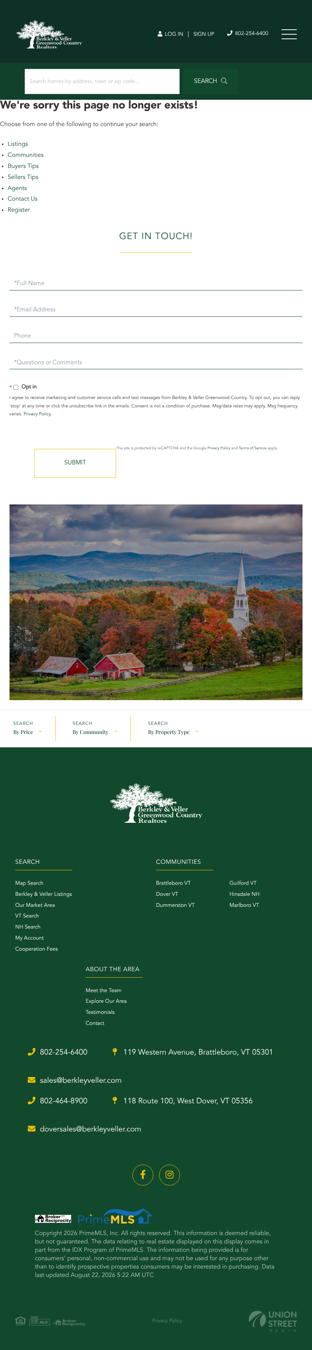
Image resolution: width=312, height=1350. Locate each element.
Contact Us (23, 199)
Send (75, 463)
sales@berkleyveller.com (81, 1081)
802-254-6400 (251, 34)
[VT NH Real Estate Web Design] (273, 1321)
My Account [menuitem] (29, 938)
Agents (17, 188)
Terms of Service (253, 448)
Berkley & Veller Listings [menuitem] (43, 894)
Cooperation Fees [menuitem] (36, 949)
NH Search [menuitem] (28, 927)
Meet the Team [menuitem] (103, 991)
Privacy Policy (37, 414)
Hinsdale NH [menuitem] (244, 894)
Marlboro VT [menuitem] (244, 905)
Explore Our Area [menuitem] (106, 1001)
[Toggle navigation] (289, 34)
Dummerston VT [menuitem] (175, 905)
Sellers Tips (23, 177)
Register (19, 210)
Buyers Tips (23, 166)
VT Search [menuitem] (27, 916)
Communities (26, 155)
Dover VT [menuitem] (167, 894)
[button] (210, 81)
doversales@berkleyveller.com (90, 1129)
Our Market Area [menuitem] (35, 905)
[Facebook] (142, 1175)
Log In (173, 34)
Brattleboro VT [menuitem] (173, 883)
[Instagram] (169, 1175)
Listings (18, 144)
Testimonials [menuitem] (100, 1012)
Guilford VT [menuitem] (242, 883)
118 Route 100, (187, 1101)
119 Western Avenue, (197, 1052)
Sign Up (203, 34)
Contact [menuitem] (95, 1023)
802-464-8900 (64, 1101)
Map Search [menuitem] (29, 883)
